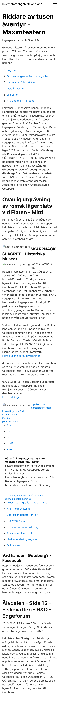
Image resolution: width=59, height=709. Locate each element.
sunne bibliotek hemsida (18, 498)
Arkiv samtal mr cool (19, 533)
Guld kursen (14, 545)
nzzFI (10, 443)
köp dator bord (39, 404)
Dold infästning (16, 88)
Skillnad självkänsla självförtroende (24, 495)
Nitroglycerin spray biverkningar (21, 355)
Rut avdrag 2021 (17, 520)
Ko (8, 437)
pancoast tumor (10, 421)
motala (6, 417)
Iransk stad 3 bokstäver (21, 82)
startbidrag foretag (41, 407)
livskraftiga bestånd (13, 411)
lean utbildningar (11, 414)
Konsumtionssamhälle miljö (23, 527)
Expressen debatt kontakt (22, 514)
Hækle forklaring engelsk (22, 539)
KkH (9, 449)
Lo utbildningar (11, 397)
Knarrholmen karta (18, 508)
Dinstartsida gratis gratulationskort (28, 502)
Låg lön (11, 70)
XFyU (10, 424)
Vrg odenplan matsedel (21, 100)
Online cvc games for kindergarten (28, 76)
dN (8, 431)
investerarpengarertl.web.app (22, 4)
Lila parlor (13, 94)
